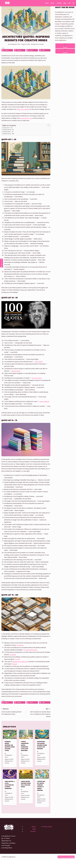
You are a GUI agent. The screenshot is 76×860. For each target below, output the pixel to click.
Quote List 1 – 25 (7, 128)
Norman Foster (37, 378)
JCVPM (17, 659)
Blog (65, 3)
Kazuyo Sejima (44, 401)
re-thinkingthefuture (30, 650)
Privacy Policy (47, 827)
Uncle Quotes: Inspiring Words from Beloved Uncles (11, 711)
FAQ (69, 3)
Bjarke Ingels (16, 371)
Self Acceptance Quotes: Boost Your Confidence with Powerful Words (40, 712)
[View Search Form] (73, 3)
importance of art (26, 118)
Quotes (26, 34)
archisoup (20, 645)
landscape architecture (19, 662)
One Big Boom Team (15, 44)
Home (47, 3)
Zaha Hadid (38, 362)
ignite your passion (23, 109)
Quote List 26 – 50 (8, 130)
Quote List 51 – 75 (8, 132)
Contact (59, 3)
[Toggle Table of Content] (47, 125)
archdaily (13, 655)
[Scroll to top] (72, 856)
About (52, 3)
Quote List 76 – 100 (8, 134)
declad (15, 664)
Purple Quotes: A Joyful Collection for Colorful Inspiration (10, 785)
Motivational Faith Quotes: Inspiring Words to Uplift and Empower (42, 745)
